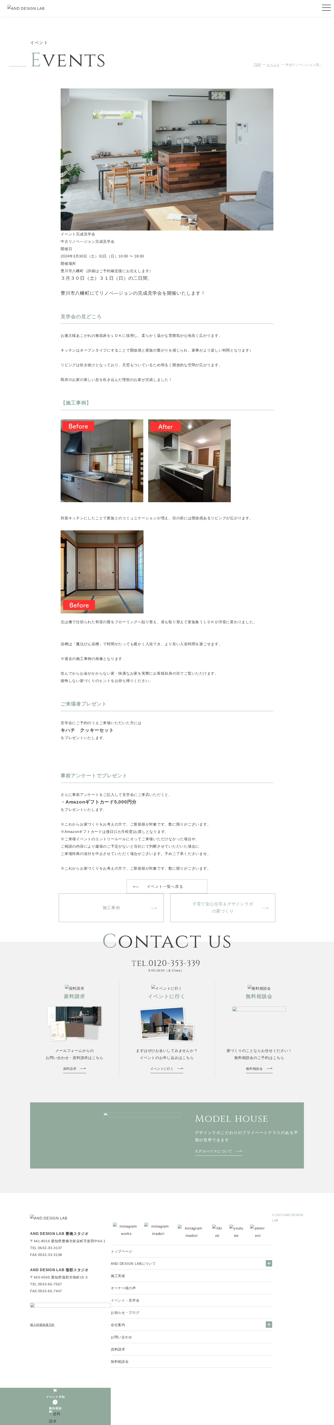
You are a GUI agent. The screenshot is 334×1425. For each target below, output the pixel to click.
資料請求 (118, 1349)
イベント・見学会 (125, 1300)
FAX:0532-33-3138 (46, 1255)
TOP (257, 65)
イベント (273, 65)
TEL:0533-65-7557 (46, 1284)
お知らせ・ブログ (125, 1313)
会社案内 (118, 1325)
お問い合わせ (121, 1337)
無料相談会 (120, 1362)
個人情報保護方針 (42, 1325)
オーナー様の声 (123, 1288)
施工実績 (118, 1276)
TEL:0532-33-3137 (46, 1248)
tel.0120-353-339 (166, 963)
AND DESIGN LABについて (133, 1264)
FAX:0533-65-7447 (46, 1291)
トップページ (121, 1251)
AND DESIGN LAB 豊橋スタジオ (59, 1233)
